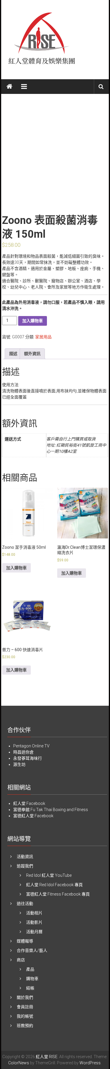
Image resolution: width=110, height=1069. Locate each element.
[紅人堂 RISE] (9, 86)
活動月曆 (34, 931)
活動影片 (34, 922)
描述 (13, 353)
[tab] (13, 353)
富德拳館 (21, 809)
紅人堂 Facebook (29, 803)
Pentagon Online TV (31, 746)
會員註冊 (25, 1006)
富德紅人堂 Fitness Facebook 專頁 (58, 894)
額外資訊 (32, 353)
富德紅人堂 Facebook (33, 815)
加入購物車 (32, 320)
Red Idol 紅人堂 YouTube (49, 875)
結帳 (30, 988)
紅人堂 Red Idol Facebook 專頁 (54, 884)
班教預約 (25, 1025)
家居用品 (43, 337)
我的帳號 (25, 1016)
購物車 (32, 978)
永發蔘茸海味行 (27, 758)
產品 (30, 969)
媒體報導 (25, 941)
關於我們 (25, 997)
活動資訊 (25, 856)
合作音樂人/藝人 (32, 950)
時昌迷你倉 (23, 752)
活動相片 (34, 913)
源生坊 (19, 764)
